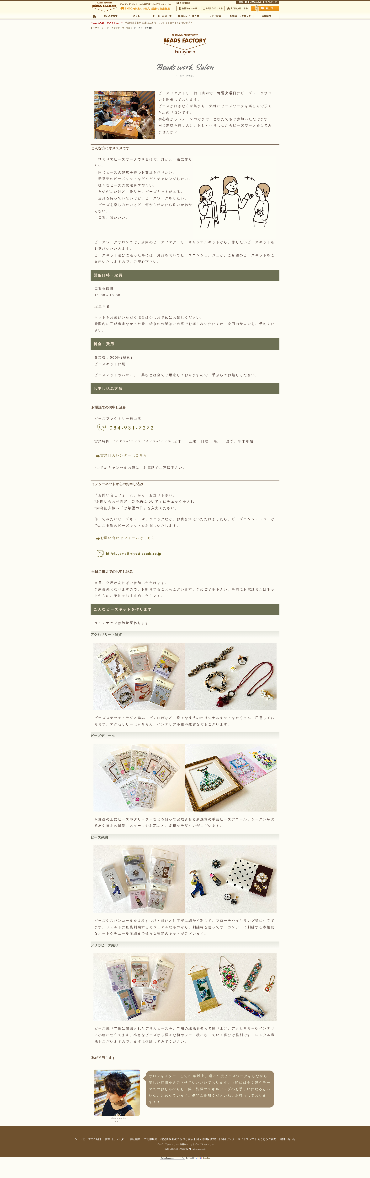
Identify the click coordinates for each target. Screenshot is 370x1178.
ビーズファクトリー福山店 (120, 28)
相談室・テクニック (240, 15)
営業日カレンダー (115, 1139)
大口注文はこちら (237, 8)
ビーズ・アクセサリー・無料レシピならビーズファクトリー (185, 1144)
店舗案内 (266, 15)
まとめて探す (110, 15)
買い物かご (265, 8)
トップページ (97, 28)
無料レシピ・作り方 (188, 15)
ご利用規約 (150, 1139)
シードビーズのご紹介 (88, 1139)
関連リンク (228, 1139)
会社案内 (135, 1139)
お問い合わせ (256, 2)
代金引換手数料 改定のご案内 (140, 22)
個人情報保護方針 (207, 1139)
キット (136, 15)
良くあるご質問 (266, 1139)
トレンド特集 (214, 15)
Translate (206, 1158)
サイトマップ (271, 2)
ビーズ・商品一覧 (162, 15)
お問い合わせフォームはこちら (127, 538)
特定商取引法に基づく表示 (177, 1139)
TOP (94, 15)
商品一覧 (242, 2)
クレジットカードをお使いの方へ (175, 22)
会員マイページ (188, 8)
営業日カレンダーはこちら (123, 455)
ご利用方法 (183, 2)
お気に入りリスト (213, 8)
